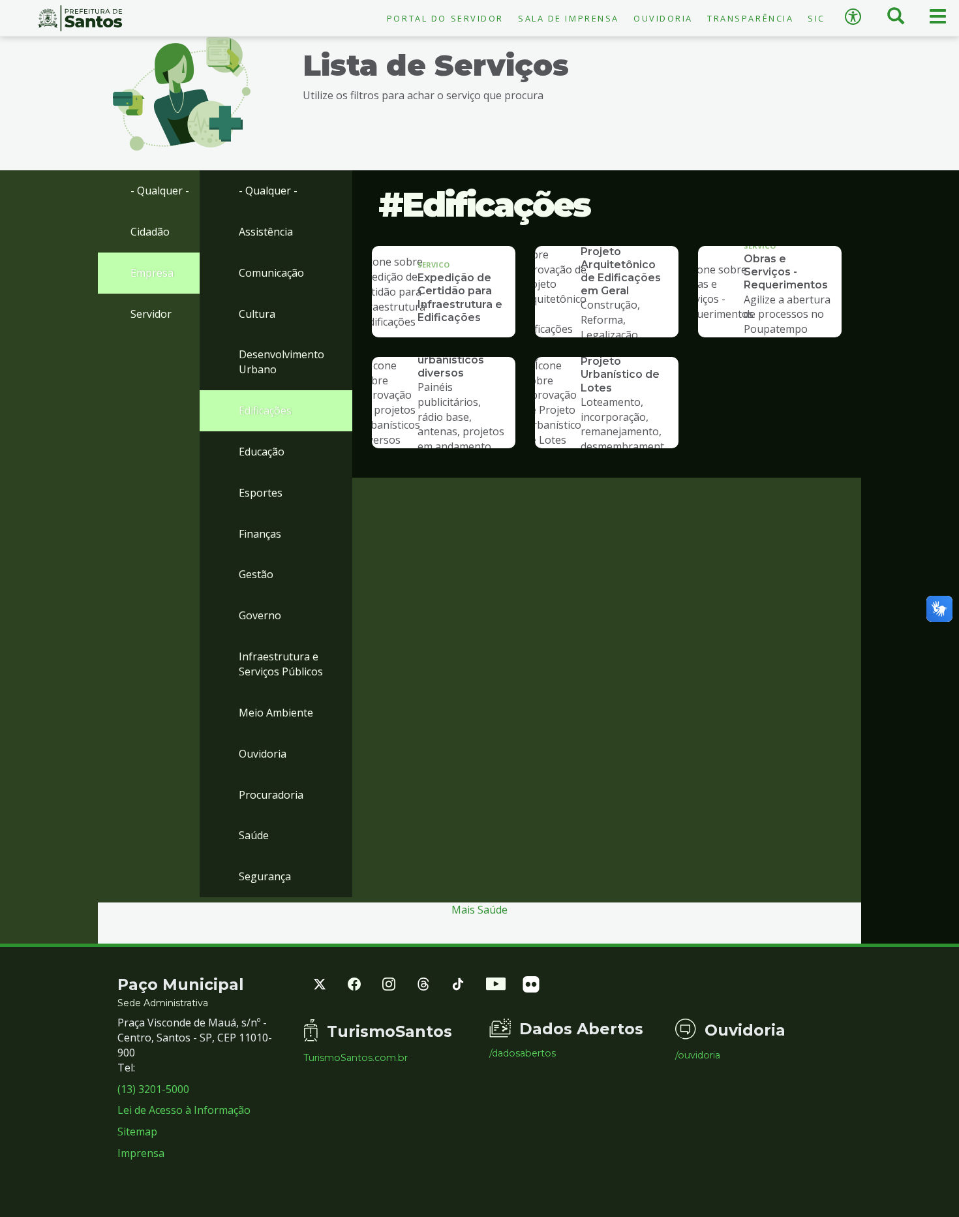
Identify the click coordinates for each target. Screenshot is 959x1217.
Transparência (750, 18)
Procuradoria (271, 795)
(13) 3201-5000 (153, 1089)
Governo (260, 615)
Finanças (260, 534)
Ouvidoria (663, 18)
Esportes (260, 492)
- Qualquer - (159, 190)
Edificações (265, 410)
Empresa (152, 273)
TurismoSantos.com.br (355, 1057)
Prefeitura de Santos (80, 18)
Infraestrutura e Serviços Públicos (281, 664)
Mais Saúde (479, 909)
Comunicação (271, 273)
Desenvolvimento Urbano (281, 362)
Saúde (254, 835)
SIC (816, 18)
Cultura (257, 314)
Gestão (256, 574)
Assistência (266, 231)
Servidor (151, 314)
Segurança (265, 876)
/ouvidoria (697, 1055)
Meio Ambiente (276, 712)
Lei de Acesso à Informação (184, 1110)
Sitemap (137, 1131)
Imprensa (140, 1153)
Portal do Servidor (445, 18)
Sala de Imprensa (568, 18)
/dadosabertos (522, 1053)
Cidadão (150, 231)
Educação (261, 451)
